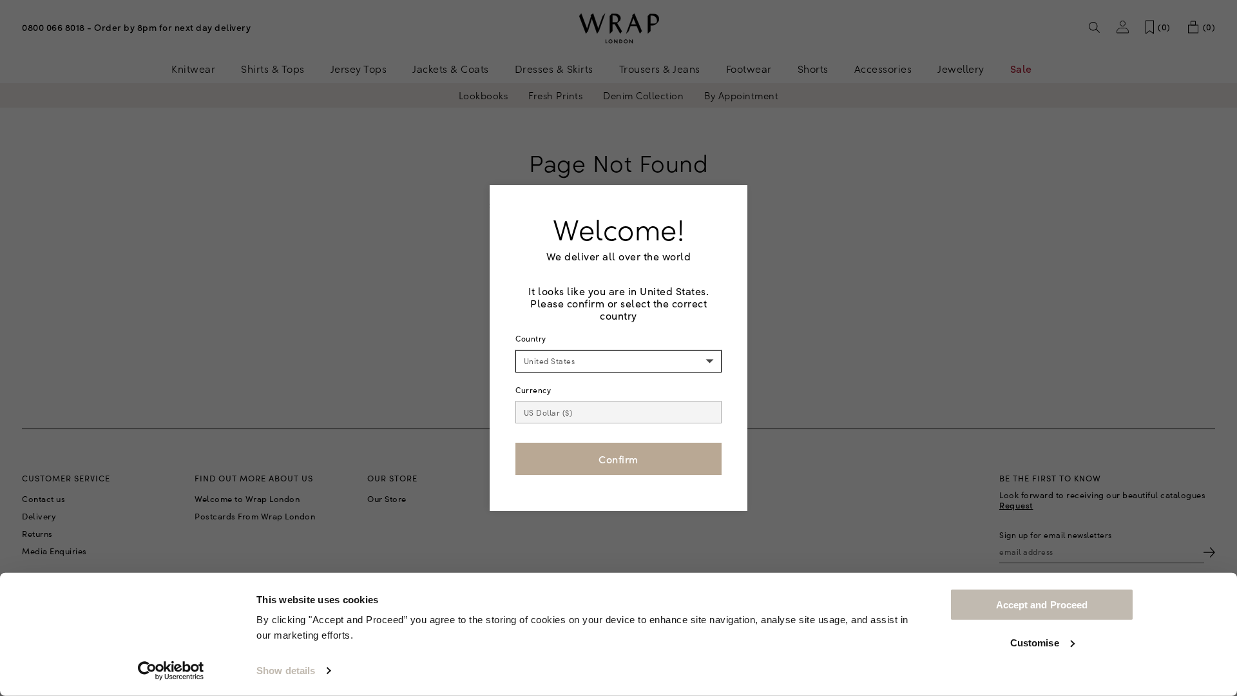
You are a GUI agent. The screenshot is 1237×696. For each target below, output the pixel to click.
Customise (1034, 642)
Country (530, 338)
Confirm (618, 459)
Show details (285, 670)
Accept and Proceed (1042, 604)
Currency (533, 389)
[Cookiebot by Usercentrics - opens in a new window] (171, 671)
